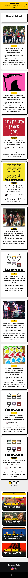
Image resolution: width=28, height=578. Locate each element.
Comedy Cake (13, 3)
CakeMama (9, 55)
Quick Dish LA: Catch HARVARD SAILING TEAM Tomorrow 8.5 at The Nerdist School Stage (14, 325)
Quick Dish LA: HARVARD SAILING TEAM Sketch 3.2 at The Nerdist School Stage (14, 50)
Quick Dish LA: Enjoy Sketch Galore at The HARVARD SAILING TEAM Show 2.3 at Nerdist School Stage (14, 189)
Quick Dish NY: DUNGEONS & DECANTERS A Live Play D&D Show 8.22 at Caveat (12, 553)
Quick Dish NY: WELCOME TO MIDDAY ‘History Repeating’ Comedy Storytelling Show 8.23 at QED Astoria (13, 524)
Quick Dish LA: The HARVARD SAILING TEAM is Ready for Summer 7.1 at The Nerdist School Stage (14, 371)
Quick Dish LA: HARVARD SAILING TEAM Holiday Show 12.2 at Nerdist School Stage (14, 233)
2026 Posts (8, 503)
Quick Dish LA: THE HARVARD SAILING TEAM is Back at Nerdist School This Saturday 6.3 (14, 418)
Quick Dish (14, 46)
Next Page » (14, 485)
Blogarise (21, 574)
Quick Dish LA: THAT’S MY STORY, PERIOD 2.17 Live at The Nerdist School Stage (14, 143)
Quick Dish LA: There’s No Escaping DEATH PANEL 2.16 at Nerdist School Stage (14, 97)
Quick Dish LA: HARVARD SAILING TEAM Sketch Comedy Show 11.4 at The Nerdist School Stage (14, 279)
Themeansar (14, 576)
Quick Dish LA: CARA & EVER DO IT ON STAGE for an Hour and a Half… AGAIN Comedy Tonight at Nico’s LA (13, 508)
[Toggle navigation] (2, 5)
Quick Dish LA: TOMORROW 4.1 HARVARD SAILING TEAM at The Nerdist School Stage (14, 463)
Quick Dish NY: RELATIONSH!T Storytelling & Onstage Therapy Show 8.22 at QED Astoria (13, 538)
